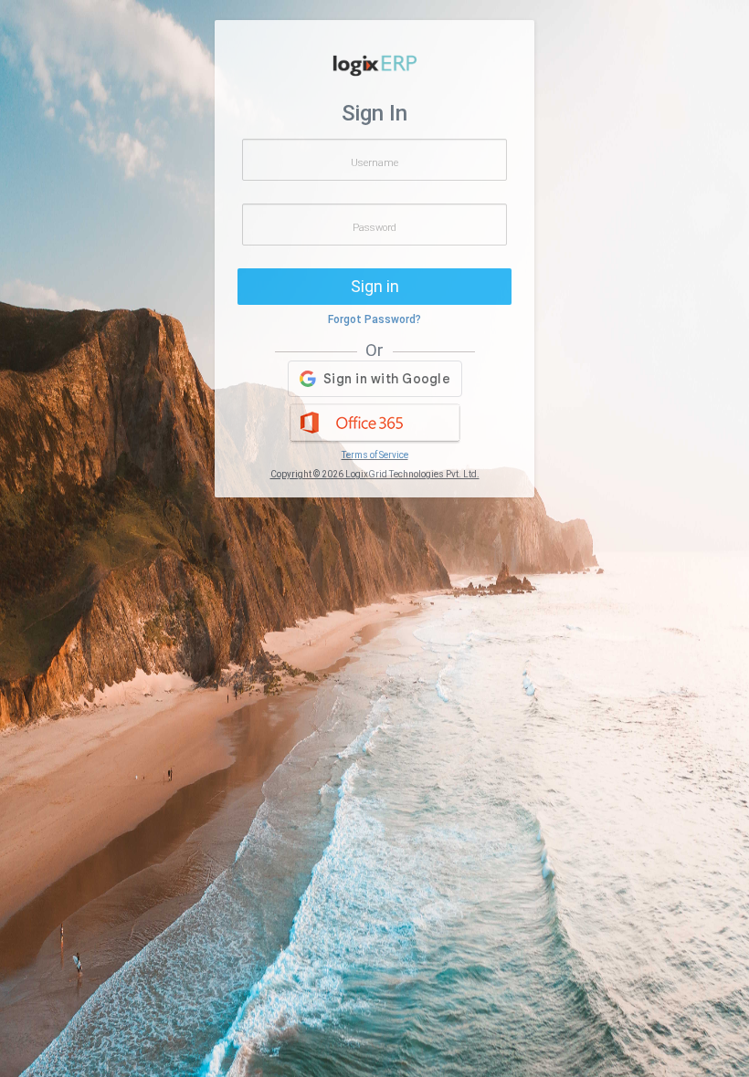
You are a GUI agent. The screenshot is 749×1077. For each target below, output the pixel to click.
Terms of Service (375, 455)
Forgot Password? (374, 319)
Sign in (375, 286)
